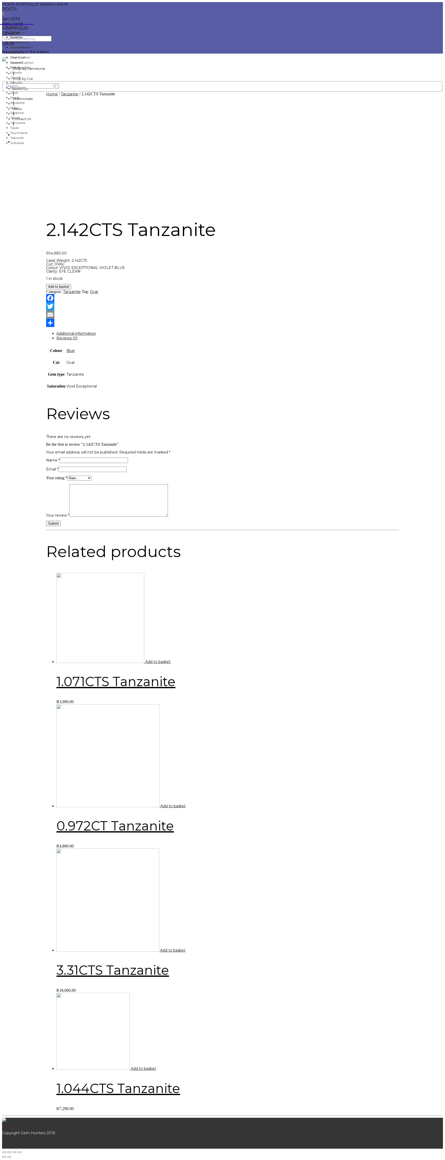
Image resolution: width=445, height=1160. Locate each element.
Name (53, 460)
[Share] (9, 1152)
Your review (57, 515)
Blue (70, 350)
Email (52, 469)
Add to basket (58, 287)
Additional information (76, 333)
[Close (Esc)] (4, 1152)
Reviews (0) (67, 338)
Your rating (56, 478)
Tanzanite (69, 94)
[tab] (227, 333)
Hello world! (12, 23)
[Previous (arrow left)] (4, 1157)
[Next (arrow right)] (9, 1157)
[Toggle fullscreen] (14, 1152)
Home (52, 94)
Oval (94, 291)
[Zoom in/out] (20, 1152)
